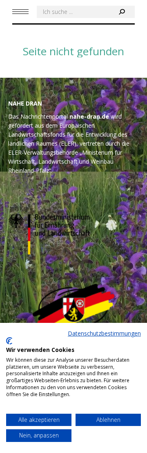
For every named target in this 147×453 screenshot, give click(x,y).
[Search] (122, 12)
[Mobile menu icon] (20, 11)
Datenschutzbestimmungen (104, 333)
